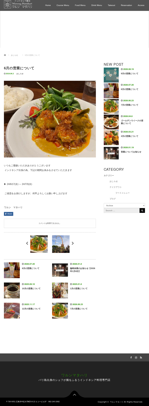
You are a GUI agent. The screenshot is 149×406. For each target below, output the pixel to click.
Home (48, 5)
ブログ (113, 199)
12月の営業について (31, 309)
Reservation (126, 5)
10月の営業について (31, 288)
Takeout (111, 5)
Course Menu (63, 5)
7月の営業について (79, 309)
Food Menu (80, 5)
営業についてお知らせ (131, 152)
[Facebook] (131, 357)
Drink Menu (96, 5)
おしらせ (19, 74)
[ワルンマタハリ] (18, 4)
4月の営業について (129, 136)
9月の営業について (129, 73)
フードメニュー (122, 193)
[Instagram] (136, 357)
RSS (141, 357)
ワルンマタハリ (74, 374)
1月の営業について (79, 288)
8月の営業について (30, 268)
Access (141, 5)
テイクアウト (116, 187)
